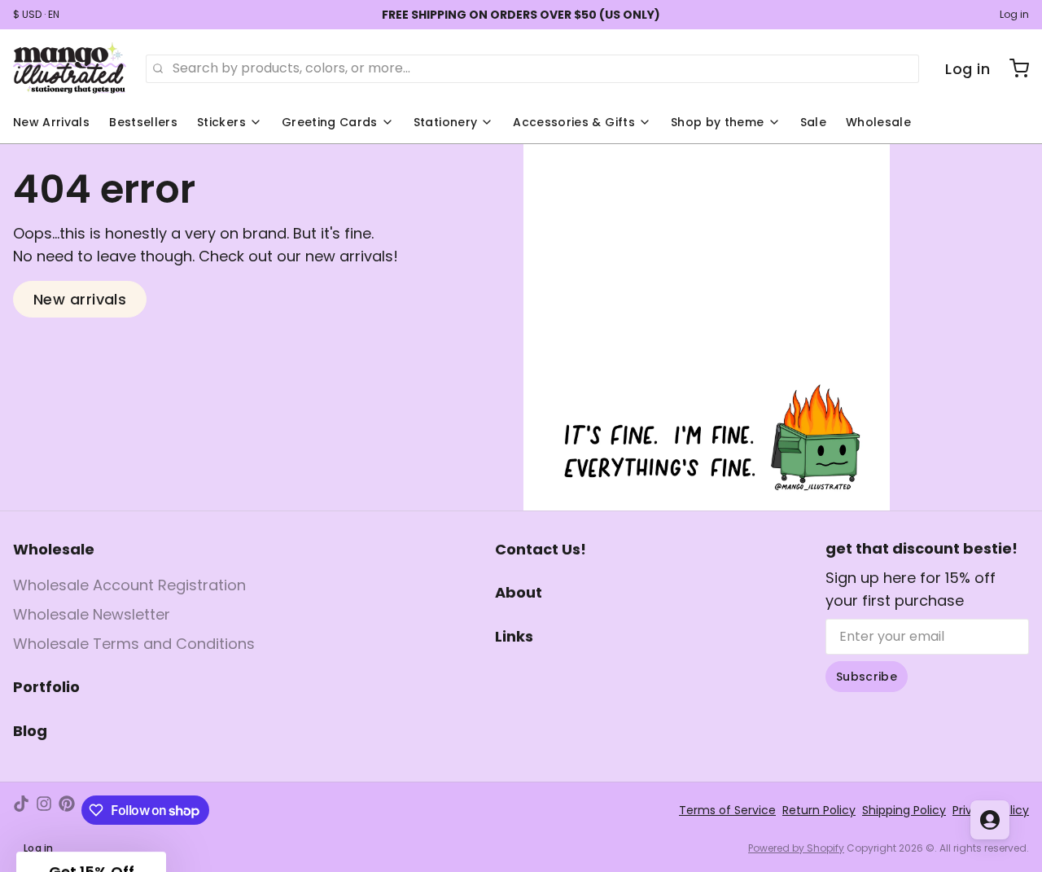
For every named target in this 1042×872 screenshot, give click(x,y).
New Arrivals (51, 122)
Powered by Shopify (796, 848)
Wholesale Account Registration (129, 585)
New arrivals (79, 299)
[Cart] (1012, 68)
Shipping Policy (904, 810)
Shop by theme (717, 122)
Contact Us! (540, 549)
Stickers (221, 122)
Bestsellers (143, 122)
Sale (813, 122)
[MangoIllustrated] (69, 68)
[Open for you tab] (989, 819)
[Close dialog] (101, 614)
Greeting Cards (330, 122)
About (518, 592)
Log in (1014, 14)
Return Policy (819, 810)
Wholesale (878, 122)
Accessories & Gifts (574, 122)
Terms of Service (727, 810)
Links (514, 636)
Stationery (446, 122)
